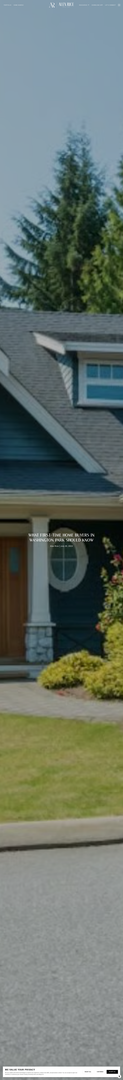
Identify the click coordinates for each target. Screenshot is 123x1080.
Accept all (112, 1071)
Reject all (88, 1071)
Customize (100, 1071)
